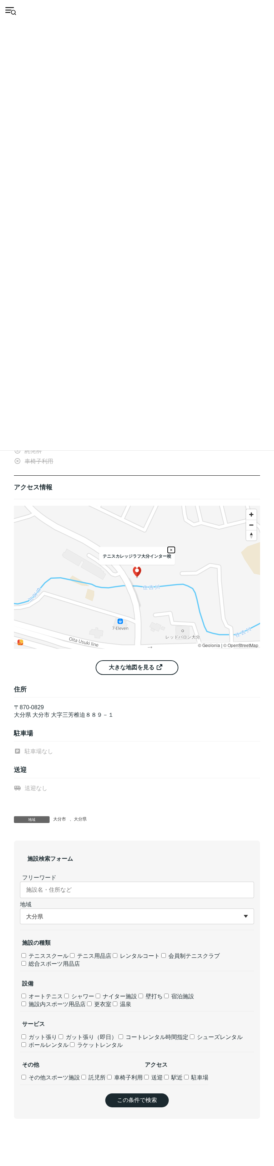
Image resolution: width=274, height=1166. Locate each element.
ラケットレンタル (99, 1045)
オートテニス (45, 996)
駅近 (176, 1077)
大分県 (80, 819)
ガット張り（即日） (90, 1037)
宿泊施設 (182, 996)
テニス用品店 (93, 956)
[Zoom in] (251, 514)
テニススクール (47, 956)
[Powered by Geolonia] (20, 642)
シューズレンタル (219, 1037)
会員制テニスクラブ (193, 956)
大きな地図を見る (132, 667)
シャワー (82, 996)
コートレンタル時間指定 (156, 1037)
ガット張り (42, 1037)
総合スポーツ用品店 (53, 964)
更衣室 (102, 1004)
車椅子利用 (128, 1077)
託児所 (96, 1077)
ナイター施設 (119, 996)
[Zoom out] (251, 525)
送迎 (156, 1077)
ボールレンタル (47, 1045)
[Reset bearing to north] (251, 535)
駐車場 (199, 1077)
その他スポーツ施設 (53, 1077)
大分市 (59, 819)
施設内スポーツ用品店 (56, 1004)
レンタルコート (139, 956)
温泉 (124, 1004)
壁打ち (153, 996)
